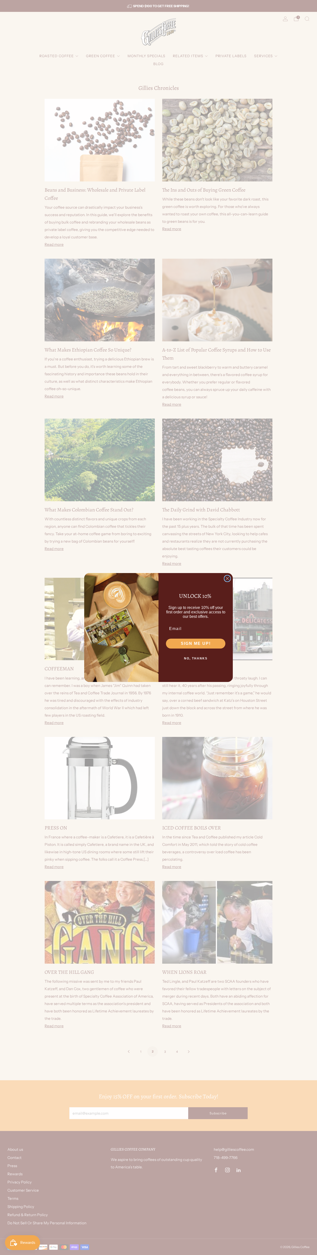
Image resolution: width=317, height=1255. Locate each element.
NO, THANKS (196, 658)
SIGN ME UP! (196, 643)
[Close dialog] (227, 578)
